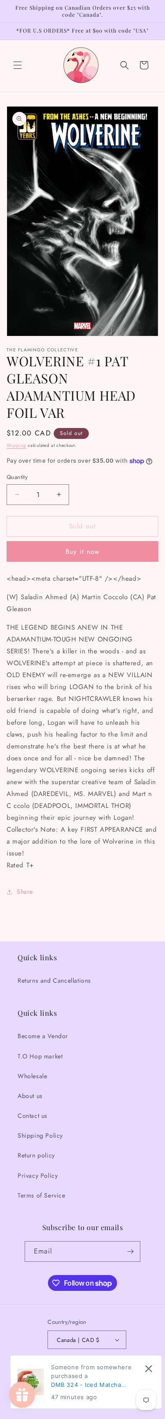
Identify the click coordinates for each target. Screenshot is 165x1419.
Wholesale (32, 1076)
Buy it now (82, 552)
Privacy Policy (38, 1175)
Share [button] (25, 891)
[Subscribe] (130, 1251)
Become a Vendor (43, 1036)
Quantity (17, 477)
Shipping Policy (40, 1135)
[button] (17, 65)
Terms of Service (42, 1195)
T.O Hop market (40, 1056)
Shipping (16, 445)
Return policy (36, 1155)
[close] (148, 1369)
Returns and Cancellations (54, 980)
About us (30, 1095)
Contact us (33, 1115)
